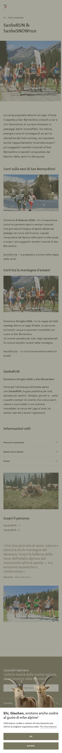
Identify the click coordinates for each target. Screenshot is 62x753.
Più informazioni (48, 726)
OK (31, 736)
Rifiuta (31, 746)
